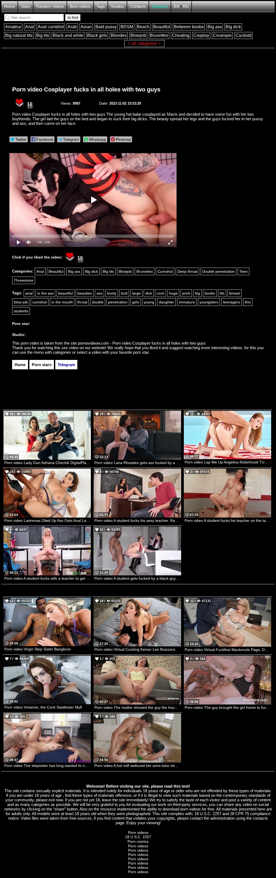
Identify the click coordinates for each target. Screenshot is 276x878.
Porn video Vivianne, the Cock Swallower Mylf (43, 707)
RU (186, 6)
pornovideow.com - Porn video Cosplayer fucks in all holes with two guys (142, 343)
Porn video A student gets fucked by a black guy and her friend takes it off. (137, 578)
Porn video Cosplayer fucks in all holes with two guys (86, 89)
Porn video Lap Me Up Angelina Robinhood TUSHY (228, 462)
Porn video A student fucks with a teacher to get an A (47, 578)
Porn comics (138, 841)
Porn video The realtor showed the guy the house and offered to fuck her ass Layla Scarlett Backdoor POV (137, 707)
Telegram (160, 6)
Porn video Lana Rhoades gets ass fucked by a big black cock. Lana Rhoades (137, 463)
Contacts (138, 6)
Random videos (50, 6)
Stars (25, 6)
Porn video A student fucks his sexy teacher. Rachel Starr (137, 520)
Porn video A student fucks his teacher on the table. (228, 520)
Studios (117, 6)
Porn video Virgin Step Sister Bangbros (37, 649)
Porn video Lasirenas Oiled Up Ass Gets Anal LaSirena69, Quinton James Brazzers (47, 520)
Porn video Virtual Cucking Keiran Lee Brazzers (134, 649)
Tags (100, 6)
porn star (141, 352)
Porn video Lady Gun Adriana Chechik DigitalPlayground (47, 463)
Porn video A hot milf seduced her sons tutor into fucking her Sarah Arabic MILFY (137, 765)
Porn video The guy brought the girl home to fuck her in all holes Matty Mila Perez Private (228, 707)
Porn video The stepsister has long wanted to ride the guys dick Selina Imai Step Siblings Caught (47, 765)
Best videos (80, 6)
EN (177, 6)
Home (9, 6)
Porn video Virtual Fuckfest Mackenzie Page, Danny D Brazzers (228, 649)
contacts (260, 818)
